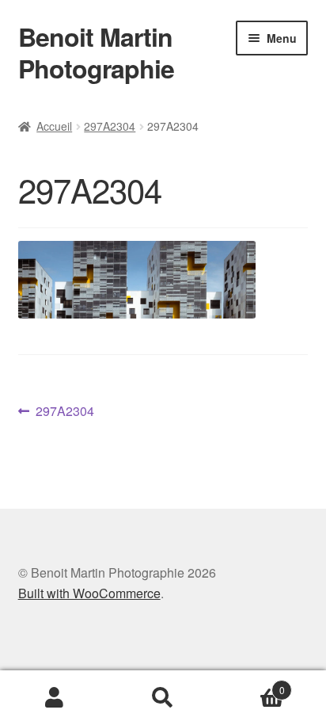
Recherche (162, 698)
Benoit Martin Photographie (96, 52)
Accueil (54, 126)
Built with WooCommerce (89, 593)
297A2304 (109, 126)
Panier (251, 684)
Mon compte (54, 698)
